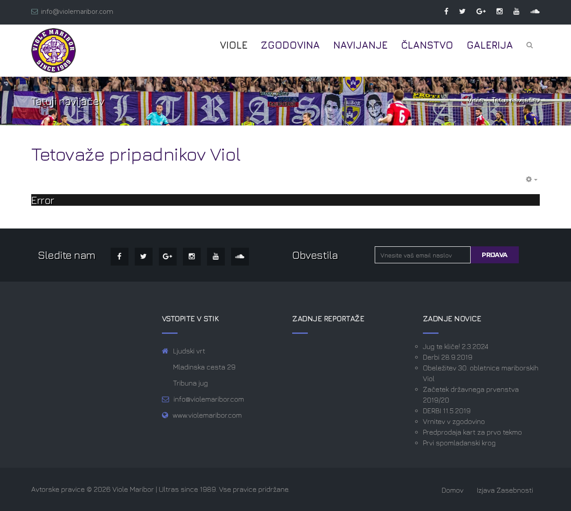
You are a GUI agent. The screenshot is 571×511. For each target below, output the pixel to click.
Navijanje (360, 45)
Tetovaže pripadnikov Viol (136, 154)
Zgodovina (290, 45)
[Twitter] (458, 11)
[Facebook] (441, 11)
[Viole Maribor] (53, 50)
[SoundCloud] (530, 11)
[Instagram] (495, 11)
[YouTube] (512, 11)
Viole (234, 45)
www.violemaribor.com (207, 415)
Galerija (490, 45)
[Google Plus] (477, 11)
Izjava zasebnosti (505, 490)
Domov (452, 490)
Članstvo (427, 45)
